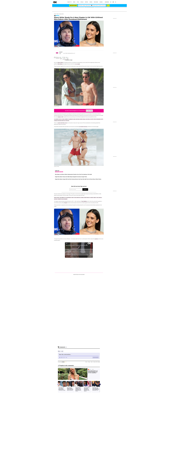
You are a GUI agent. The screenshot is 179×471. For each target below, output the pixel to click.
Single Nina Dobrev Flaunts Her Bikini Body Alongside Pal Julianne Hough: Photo (71, 176)
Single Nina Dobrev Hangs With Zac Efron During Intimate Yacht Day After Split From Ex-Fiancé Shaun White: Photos (78, 179)
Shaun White (61, 13)
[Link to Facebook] (111, 2)
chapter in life (60, 116)
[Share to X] (61, 57)
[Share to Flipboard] (64, 57)
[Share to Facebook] (57, 57)
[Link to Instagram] (113, 2)
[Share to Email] (67, 57)
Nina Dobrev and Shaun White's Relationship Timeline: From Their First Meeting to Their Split (73, 174)
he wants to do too (83, 126)
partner (96, 238)
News (58, 13)
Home (55, 13)
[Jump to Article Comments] (54, 57)
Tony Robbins (84, 201)
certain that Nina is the (62, 122)
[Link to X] (115, 2)
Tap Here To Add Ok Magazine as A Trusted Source (75, 110)
